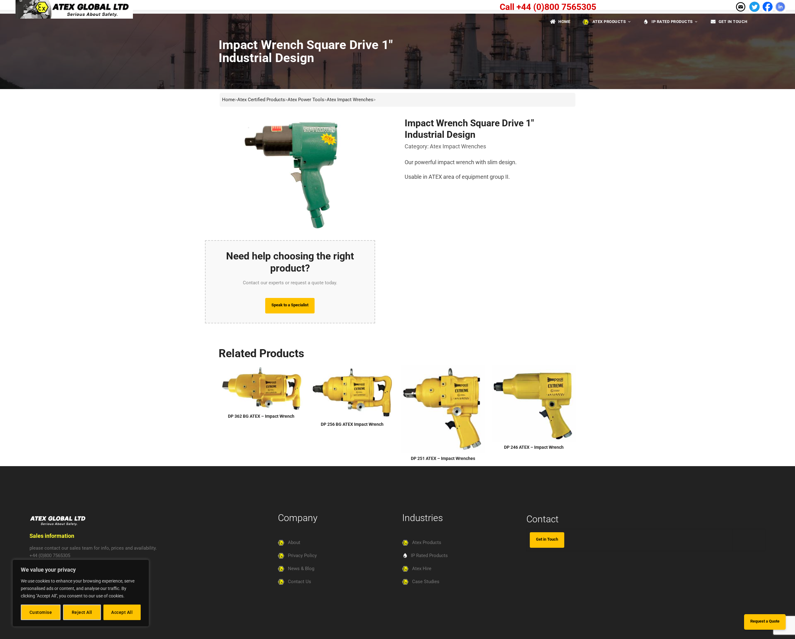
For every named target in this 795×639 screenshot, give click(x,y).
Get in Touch (547, 539)
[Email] (740, 6)
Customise (41, 612)
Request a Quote (764, 621)
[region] (80, 593)
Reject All (82, 612)
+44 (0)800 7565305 (50, 555)
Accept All (122, 612)
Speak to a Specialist (289, 305)
